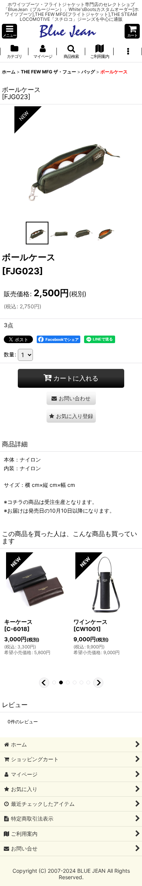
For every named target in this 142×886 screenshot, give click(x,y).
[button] (9, 31)
